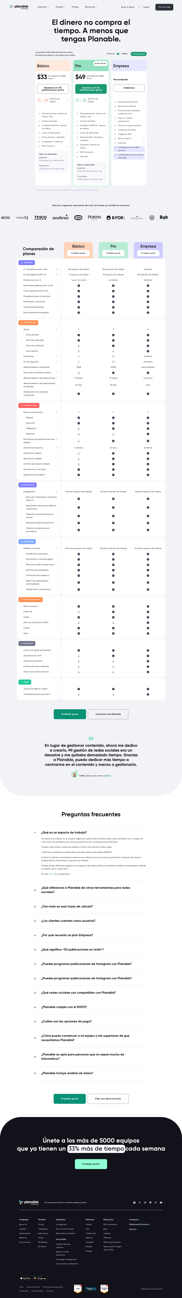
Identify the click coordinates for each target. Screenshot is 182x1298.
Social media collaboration (67, 1264)
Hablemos (129, 88)
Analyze (89, 1246)
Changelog (43, 1229)
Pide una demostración (108, 1099)
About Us (23, 1224)
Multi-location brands (65, 1229)
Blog (105, 1229)
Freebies (107, 1233)
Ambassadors (25, 1233)
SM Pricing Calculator (112, 1242)
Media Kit (23, 1238)
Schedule (89, 1242)
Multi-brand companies (65, 1233)
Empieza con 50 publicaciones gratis (53, 89)
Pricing (75, 7)
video (51, 874)
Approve (89, 1238)
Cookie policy (24, 1291)
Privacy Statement (33, 1287)
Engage (89, 1251)
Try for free (164, 7)
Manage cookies (37, 1291)
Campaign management (66, 1259)
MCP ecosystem (110, 1224)
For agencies (61, 1224)
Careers (22, 1229)
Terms (21, 1287)
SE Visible (42, 1246)
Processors (50, 1291)
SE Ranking (42, 1242)
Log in (146, 7)
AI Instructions (25, 1242)
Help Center (43, 1233)
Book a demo (128, 7)
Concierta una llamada (108, 714)
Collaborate (91, 1233)
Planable (146, 1289)
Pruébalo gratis (78, 253)
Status (41, 1238)
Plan (87, 1229)
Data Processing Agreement (53, 1287)
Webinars (107, 1238)
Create (89, 1224)
